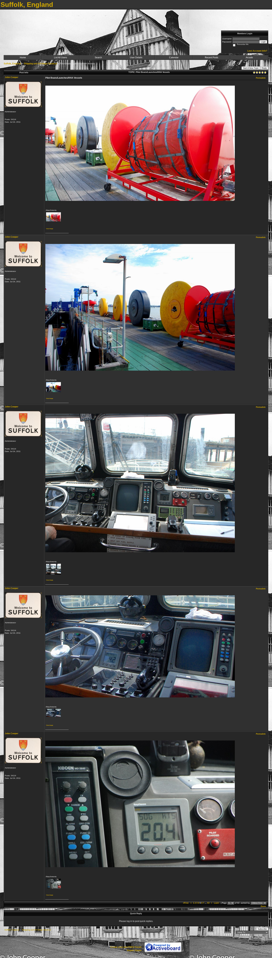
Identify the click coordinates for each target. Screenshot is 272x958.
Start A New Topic (251, 68)
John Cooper (11, 77)
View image (49, 229)
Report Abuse (134, 950)
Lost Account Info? (257, 51)
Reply (264, 68)
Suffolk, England (12, 63)
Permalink (261, 78)
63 (208, 903)
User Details (136, 57)
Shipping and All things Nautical (40, 63)
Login (263, 42)
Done (263, 906)
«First (186, 903)
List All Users (60, 57)
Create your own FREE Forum (126, 947)
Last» (217, 903)
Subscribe (262, 929)
